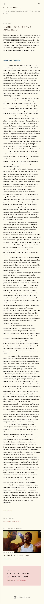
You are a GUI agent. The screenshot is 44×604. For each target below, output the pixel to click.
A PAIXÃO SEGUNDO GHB (16, 555)
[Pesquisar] (39, 3)
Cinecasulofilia (12, 7)
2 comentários (21, 580)
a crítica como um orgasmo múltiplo (18, 575)
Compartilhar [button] (7, 510)
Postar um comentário (12, 521)
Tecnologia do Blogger (24, 597)
